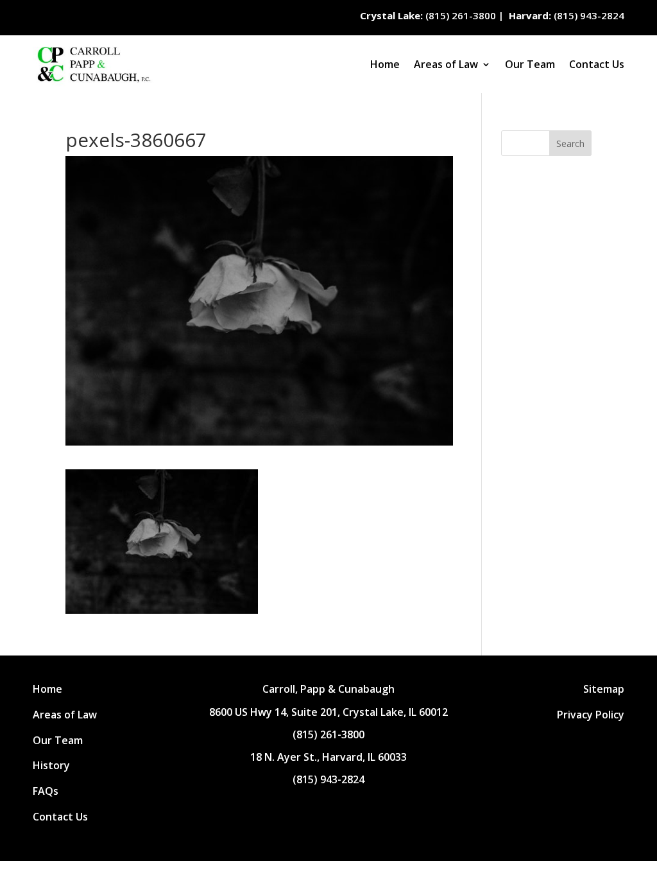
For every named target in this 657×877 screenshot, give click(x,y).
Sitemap (603, 689)
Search (570, 143)
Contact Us (596, 64)
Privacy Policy (590, 715)
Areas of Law (446, 64)
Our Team (530, 64)
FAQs (45, 791)
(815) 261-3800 (429, 15)
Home (385, 64)
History (51, 765)
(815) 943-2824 (566, 15)
